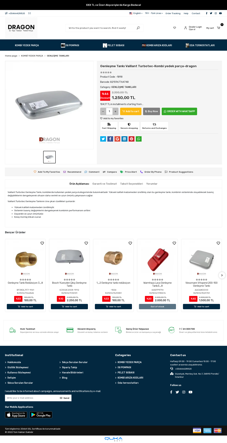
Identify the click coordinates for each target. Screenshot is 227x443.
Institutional (14, 355)
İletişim (11, 377)
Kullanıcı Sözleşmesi (19, 372)
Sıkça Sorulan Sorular (75, 362)
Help (186, 13)
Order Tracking (173, 13)
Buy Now (153, 111)
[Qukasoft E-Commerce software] (113, 439)
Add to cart (132, 111)
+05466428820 (183, 369)
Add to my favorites (113, 118)
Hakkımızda (14, 362)
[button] (214, 28)
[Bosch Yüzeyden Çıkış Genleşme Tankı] (69, 259)
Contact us (178, 355)
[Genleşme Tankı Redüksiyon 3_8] (25, 259)
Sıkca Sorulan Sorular (20, 383)
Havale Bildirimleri (72, 372)
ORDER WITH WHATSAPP (181, 111)
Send (66, 398)
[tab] (79, 183)
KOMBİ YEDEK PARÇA (130, 362)
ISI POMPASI (124, 367)
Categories (123, 355)
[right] (222, 275)
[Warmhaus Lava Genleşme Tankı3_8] (157, 259)
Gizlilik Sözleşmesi (17, 367)
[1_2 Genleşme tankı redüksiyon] (113, 259)
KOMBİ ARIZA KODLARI (130, 377)
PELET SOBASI (126, 372)
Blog (64, 377)
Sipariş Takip (69, 367)
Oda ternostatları (128, 383)
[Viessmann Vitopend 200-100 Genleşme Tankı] (201, 259)
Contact (196, 13)
